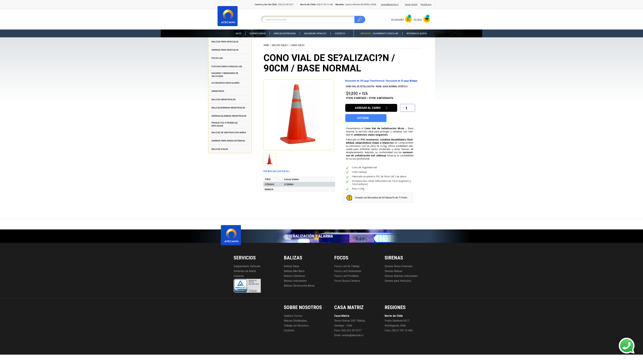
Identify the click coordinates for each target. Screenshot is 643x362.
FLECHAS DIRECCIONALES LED (226, 66)
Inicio (238, 33)
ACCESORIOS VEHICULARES (225, 82)
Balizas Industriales (295, 281)
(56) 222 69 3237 (351, 330)
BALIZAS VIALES (219, 149)
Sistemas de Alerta (417, 33)
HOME (266, 45)
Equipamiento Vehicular (385, 33)
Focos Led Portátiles (346, 276)
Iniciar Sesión (411, 4)
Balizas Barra (291, 266)
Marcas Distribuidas (285, 33)
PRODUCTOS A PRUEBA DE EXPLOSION (224, 124)
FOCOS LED (217, 58)
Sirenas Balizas (394, 271)
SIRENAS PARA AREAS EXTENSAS (228, 140)
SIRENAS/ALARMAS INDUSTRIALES (228, 115)
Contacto (340, 33)
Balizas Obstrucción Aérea (299, 286)
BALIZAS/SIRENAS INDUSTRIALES (228, 107)
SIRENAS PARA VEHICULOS (224, 49)
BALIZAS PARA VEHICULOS (224, 41)
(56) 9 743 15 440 (402, 330)
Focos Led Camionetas (347, 271)
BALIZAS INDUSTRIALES (223, 99)
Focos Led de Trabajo (347, 266)
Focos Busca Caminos (347, 281)
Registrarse (426, 4)
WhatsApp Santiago (602, 342)
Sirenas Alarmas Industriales (401, 276)
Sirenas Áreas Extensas (398, 266)
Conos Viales (298, 45)
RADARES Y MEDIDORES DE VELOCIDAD (224, 75)
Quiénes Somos (257, 33)
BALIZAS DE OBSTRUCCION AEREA (228, 132)
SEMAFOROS (217, 91)
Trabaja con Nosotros (296, 326)
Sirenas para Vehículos (398, 281)
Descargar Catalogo (315, 33)
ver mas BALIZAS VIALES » (276, 171)
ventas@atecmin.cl (390, 4)
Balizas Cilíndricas (294, 276)
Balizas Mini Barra (294, 271)
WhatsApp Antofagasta (604, 348)
